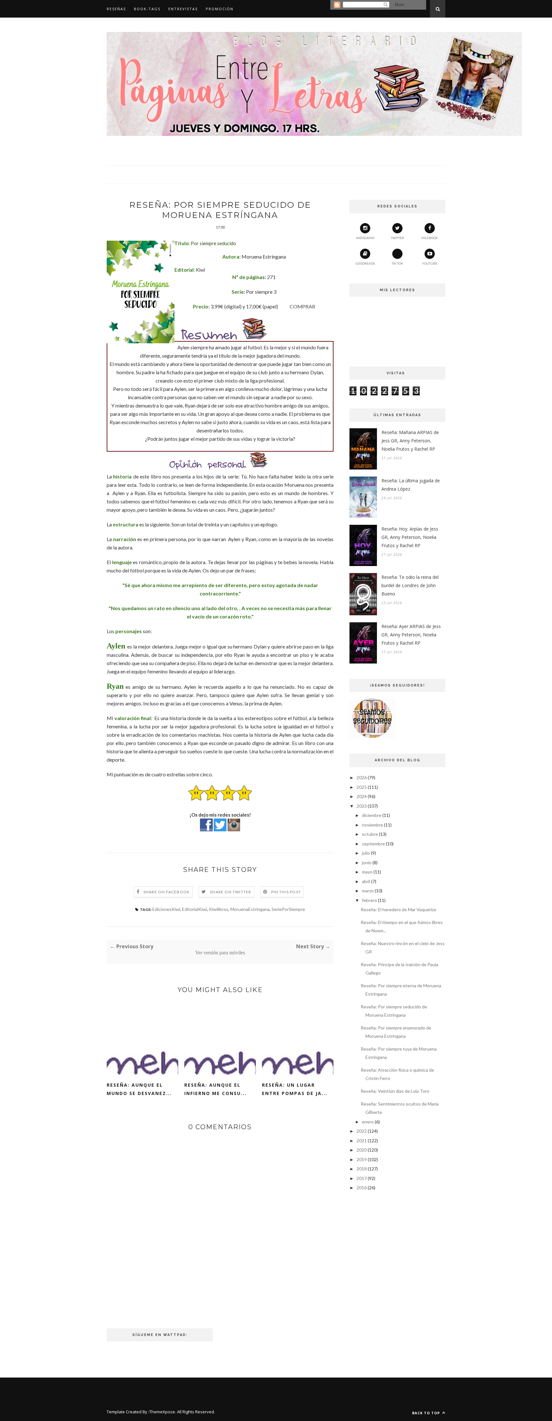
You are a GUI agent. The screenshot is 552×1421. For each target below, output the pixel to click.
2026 (361, 777)
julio (366, 853)
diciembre (371, 815)
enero (368, 1121)
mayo (367, 871)
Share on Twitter (230, 891)
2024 (361, 796)
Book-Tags (147, 8)
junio (367, 862)
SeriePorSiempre (288, 909)
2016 (361, 1187)
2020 (361, 1150)
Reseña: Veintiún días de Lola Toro (395, 1091)
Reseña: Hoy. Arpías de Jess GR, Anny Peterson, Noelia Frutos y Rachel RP (409, 537)
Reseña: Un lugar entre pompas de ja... (294, 1089)
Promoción (220, 8)
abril (366, 881)
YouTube (429, 263)
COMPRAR (302, 306)
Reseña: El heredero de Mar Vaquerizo (398, 909)
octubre (370, 834)
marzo (368, 890)
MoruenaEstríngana (250, 909)
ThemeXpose (162, 1412)
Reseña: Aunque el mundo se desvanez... (139, 1089)
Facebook (429, 238)
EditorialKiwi (194, 909)
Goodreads (365, 263)
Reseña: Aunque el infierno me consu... (215, 1089)
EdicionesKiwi (166, 909)
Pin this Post (286, 891)
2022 (361, 1131)
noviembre (372, 824)
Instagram (365, 238)
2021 (361, 1140)
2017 (361, 1178)
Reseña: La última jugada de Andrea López (410, 485)
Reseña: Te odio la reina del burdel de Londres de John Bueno (410, 585)
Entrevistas (183, 8)
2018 (361, 1168)
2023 (361, 806)
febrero (369, 900)
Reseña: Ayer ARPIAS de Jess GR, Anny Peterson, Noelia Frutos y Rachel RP (411, 634)
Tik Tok (397, 263)
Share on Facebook (166, 891)
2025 (361, 787)
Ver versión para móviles (220, 952)
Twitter (397, 238)
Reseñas (116, 8)
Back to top (426, 1412)
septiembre (373, 843)
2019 (361, 1159)
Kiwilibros (218, 909)
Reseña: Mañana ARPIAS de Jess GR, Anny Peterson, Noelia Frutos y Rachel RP (410, 440)
